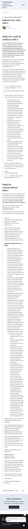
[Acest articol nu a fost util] (22, 491)
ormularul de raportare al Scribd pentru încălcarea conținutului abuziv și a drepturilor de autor (12, 48)
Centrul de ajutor (7, 2)
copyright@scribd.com (8, 209)
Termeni (3, 523)
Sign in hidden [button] (22, 2)
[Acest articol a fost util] (17, 491)
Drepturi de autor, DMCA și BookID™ (13, 17)
